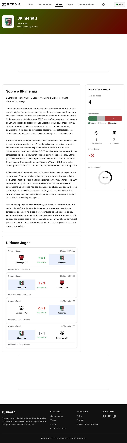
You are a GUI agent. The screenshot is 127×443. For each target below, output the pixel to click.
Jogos (70, 4)
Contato (80, 420)
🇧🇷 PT (118, 4)
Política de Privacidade (87, 424)
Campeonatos (44, 4)
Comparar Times (86, 4)
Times (59, 4)
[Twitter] (109, 417)
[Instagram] (114, 417)
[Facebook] (104, 417)
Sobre (79, 416)
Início (30, 4)
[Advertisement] (63, 54)
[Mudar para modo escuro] (103, 4)
